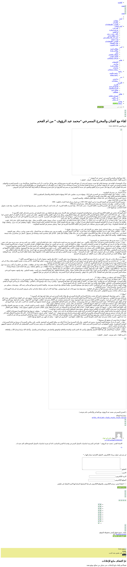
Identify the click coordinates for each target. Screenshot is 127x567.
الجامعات (115, 62)
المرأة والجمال (113, 88)
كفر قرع (115, 28)
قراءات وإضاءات (112, 58)
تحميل (124, 555)
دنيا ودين (115, 79)
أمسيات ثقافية (113, 96)
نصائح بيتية (114, 90)
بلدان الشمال (114, 43)
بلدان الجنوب (114, 45)
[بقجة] (124, 6)
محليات (115, 20)
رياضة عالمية (114, 73)
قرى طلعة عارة (113, 36)
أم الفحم (115, 32)
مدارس (115, 64)
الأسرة (120, 83)
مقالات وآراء (114, 51)
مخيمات (115, 67)
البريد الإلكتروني (121, 476)
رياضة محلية (114, 75)
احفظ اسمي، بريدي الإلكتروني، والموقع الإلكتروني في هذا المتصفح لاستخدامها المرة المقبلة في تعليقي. (90, 484)
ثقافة (120, 94)
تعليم (120, 60)
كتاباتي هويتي (114, 56)
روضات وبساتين (113, 69)
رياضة (120, 71)
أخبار (120, 19)
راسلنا (117, 103)
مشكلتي (115, 92)
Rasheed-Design (121, 534)
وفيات (120, 101)
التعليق (123, 469)
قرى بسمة (114, 39)
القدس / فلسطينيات (111, 24)
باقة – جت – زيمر (112, 34)
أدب (121, 47)
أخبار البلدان (118, 26)
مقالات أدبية (114, 49)
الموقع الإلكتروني (120, 480)
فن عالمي (115, 98)
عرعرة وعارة (113, 30)
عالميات (115, 22)
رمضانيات (115, 81)
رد (121, 447)
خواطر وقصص (113, 54)
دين (121, 77)
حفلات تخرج (114, 66)
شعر (116, 52)
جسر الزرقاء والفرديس (110, 37)
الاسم (124, 473)
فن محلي (115, 99)
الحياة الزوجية (113, 86)
